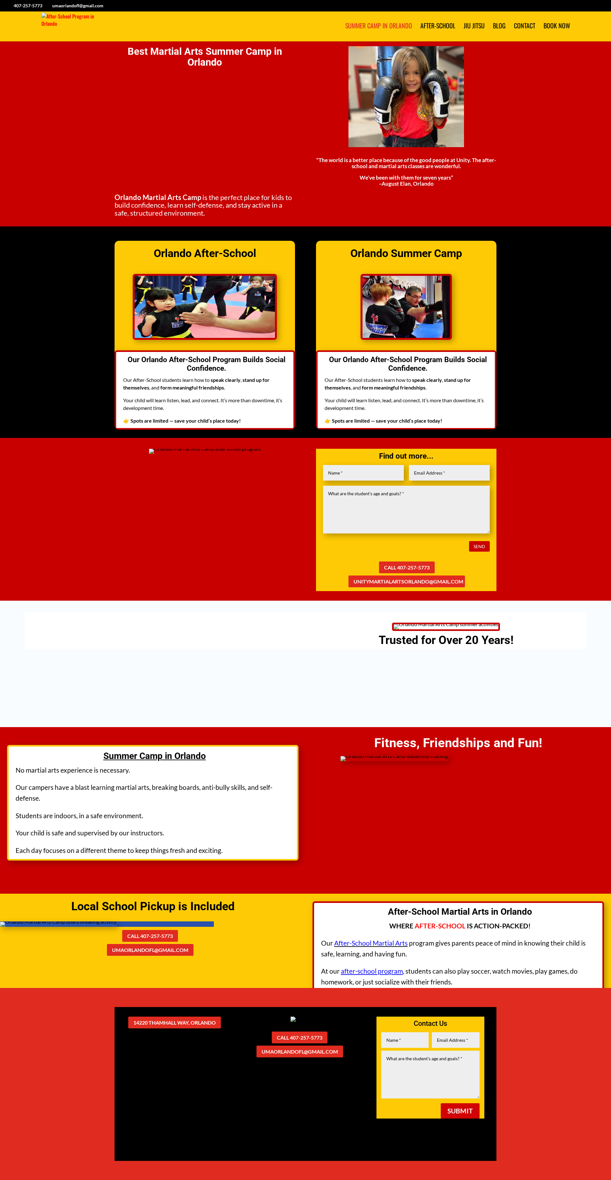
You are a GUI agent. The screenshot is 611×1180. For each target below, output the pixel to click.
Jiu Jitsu (474, 26)
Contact (524, 26)
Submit (460, 1111)
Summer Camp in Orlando (378, 26)
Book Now (557, 26)
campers (41, 787)
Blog (499, 26)
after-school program (372, 971)
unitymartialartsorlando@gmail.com (408, 581)
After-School (437, 26)
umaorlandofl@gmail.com (150, 950)
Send (479, 546)
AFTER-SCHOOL (440, 926)
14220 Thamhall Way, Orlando (174, 1022)
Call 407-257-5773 (407, 567)
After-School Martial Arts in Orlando (460, 911)
